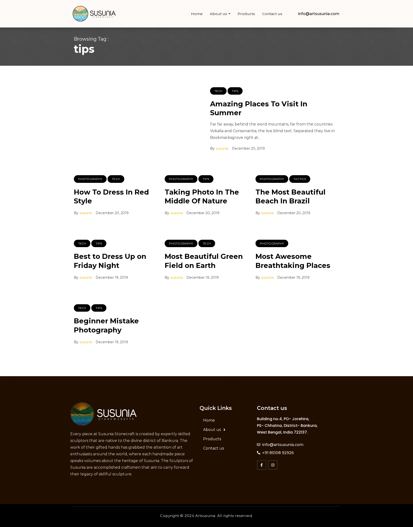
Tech (218, 91)
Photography (90, 179)
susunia (222, 148)
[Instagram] (272, 465)
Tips (235, 91)
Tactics (299, 179)
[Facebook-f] (261, 465)
